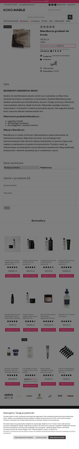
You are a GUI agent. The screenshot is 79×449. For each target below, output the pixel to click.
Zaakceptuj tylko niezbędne (24, 437)
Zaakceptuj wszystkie (57, 437)
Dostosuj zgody (41, 437)
